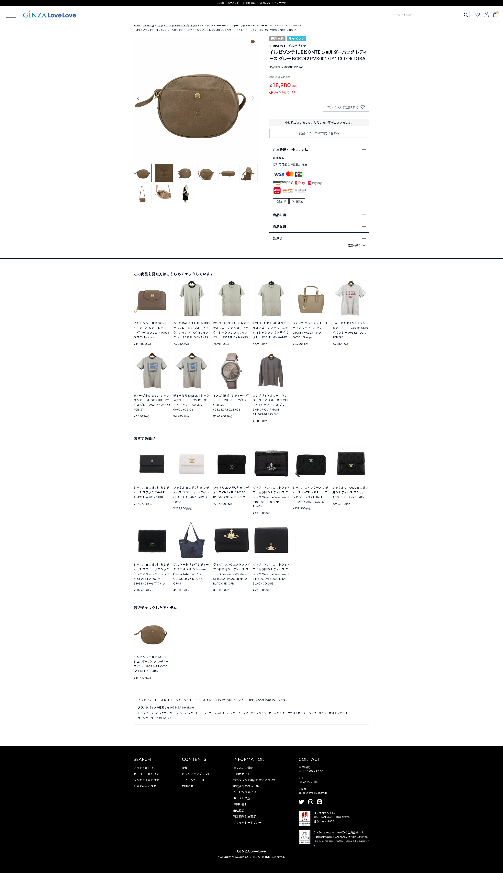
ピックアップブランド (196, 774)
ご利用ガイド (241, 774)
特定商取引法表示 (244, 816)
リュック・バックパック (252, 713)
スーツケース (145, 718)
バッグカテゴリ (165, 713)
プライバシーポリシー (247, 822)
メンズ (323, 713)
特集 (185, 767)
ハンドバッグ (185, 713)
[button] (253, 98)
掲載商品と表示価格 (246, 786)
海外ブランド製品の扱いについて (254, 780)
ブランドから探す (145, 767)
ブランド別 (148, 30)
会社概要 (239, 810)
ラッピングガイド (244, 792)
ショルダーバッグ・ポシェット (181, 25)
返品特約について (358, 245)
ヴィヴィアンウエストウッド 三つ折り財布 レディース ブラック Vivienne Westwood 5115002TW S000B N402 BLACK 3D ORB (231, 574)
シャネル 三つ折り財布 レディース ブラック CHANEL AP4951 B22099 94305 (151, 492)
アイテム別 (148, 25)
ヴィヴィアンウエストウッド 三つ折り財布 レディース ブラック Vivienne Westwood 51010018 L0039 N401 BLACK (271, 497)
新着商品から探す (145, 786)
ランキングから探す (146, 780)
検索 (466, 14)
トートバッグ (203, 713)
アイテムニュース (193, 780)
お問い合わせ (241, 804)
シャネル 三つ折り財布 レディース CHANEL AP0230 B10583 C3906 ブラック (231, 492)
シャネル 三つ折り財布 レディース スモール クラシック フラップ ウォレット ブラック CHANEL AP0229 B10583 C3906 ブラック (151, 574)
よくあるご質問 (243, 767)
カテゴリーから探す (146, 774)
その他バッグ (164, 718)
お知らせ (187, 786)
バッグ (159, 25)
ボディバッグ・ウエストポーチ (287, 713)
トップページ (146, 713)
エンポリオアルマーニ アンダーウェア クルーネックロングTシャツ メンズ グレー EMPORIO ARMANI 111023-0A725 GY (270, 405)
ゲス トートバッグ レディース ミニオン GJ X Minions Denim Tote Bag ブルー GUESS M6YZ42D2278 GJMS (191, 574)
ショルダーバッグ (224, 713)
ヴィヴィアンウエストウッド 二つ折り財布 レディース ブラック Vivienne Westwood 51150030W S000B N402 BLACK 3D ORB (271, 574)
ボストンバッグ (338, 713)
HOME (137, 25)
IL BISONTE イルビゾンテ (169, 30)
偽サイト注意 (241, 798)
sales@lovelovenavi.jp (313, 792)
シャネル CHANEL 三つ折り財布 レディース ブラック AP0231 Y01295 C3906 (350, 492)
